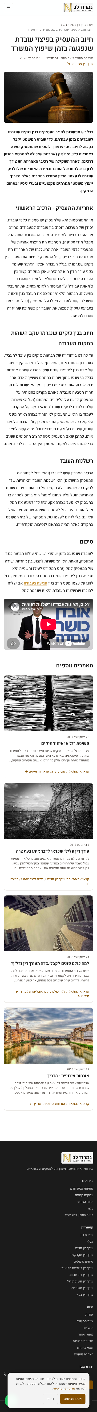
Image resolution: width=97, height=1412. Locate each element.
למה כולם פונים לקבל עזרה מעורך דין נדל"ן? (50, 963)
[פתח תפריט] (8, 7)
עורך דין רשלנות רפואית (77, 1268)
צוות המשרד (85, 1321)
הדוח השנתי (85, 1201)
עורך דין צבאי (84, 1294)
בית (91, 25)
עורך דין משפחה (82, 1288)
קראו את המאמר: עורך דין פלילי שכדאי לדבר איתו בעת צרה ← (49, 881)
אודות (89, 1314)
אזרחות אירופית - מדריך (68, 1076)
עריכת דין (87, 1234)
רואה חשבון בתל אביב (79, 1215)
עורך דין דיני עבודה (81, 1274)
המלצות (88, 1327)
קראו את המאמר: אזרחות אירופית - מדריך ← (59, 1104)
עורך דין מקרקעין (81, 1254)
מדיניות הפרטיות (64, 1388)
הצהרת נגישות (83, 1354)
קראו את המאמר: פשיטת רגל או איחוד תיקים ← (57, 771)
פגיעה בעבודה (35, 583)
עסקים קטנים (84, 1195)
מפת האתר (85, 1334)
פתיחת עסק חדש (81, 1188)
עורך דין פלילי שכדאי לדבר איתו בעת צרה (52, 851)
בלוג (90, 1208)
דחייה (50, 1398)
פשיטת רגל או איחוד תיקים (65, 743)
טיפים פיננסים (83, 1261)
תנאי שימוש (85, 1347)
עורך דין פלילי (84, 1248)
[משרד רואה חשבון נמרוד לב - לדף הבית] (78, 7)
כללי (90, 1241)
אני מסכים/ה (73, 1398)
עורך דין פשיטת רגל (74, 25)
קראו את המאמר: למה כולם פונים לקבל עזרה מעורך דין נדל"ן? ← (52, 994)
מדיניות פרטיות (83, 1341)
